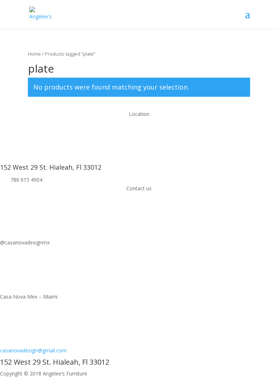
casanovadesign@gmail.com (33, 350)
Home (34, 54)
